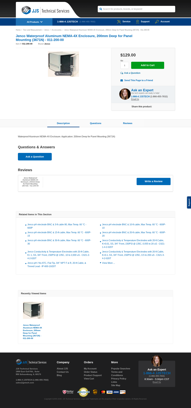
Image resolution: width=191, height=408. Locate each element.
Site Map (115, 385)
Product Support (93, 375)
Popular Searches (120, 368)
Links (114, 382)
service (126, 21)
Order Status (90, 372)
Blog (59, 375)
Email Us (135, 99)
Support (145, 21)
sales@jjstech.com (25, 383)
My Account (90, 368)
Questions (95, 123)
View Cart (89, 378)
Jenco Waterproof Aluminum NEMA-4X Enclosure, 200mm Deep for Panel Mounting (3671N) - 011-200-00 (30, 182)
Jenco (46, 30)
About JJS (62, 368)
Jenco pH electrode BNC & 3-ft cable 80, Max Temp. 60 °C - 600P (56, 226)
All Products (33, 22)
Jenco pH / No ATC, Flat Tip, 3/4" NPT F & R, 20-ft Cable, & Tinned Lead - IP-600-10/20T (56, 264)
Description (63, 123)
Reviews (127, 123)
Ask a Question (132, 73)
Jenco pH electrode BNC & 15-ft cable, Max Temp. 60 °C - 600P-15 (59, 234)
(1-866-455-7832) (87, 21)
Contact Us (63, 372)
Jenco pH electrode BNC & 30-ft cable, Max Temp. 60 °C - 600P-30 (59, 242)
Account (165, 21)
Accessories (57, 30)
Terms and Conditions (117, 373)
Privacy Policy (118, 378)
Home (18, 30)
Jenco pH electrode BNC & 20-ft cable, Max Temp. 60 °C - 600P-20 (134, 234)
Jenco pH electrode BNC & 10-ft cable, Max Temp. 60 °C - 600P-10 (134, 226)
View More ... (108, 263)
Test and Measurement (32, 30)
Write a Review (153, 181)
